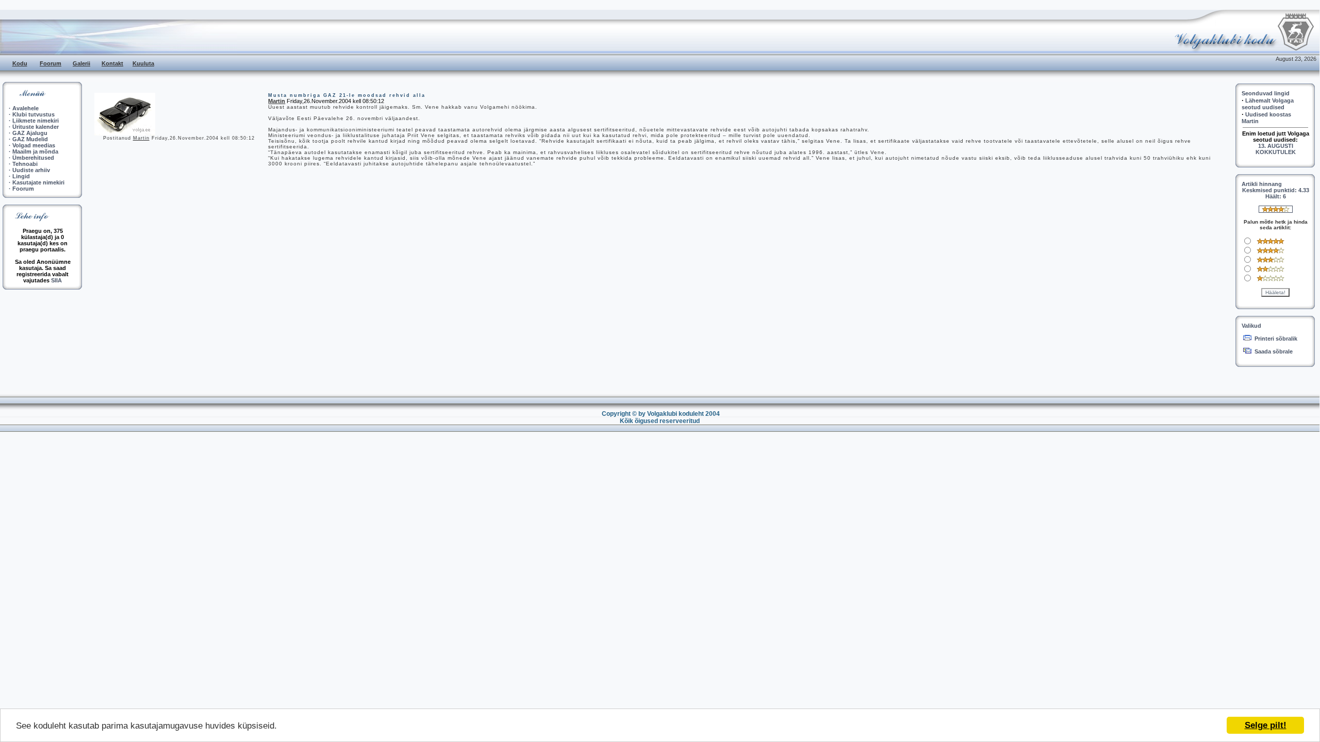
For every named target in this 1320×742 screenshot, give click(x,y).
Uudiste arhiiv (31, 170)
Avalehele (25, 108)
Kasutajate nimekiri (38, 182)
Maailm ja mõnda (35, 151)
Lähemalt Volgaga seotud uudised (1268, 103)
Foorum (50, 63)
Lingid (21, 176)
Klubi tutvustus (33, 114)
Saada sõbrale (1274, 351)
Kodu (19, 63)
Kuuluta (143, 63)
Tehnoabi (25, 164)
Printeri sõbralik (1276, 338)
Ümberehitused (33, 158)
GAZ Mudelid (30, 139)
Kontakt (112, 63)
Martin (141, 138)
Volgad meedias (33, 145)
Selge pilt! (1265, 725)
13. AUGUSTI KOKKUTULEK (1276, 149)
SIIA (56, 280)
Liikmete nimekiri (35, 120)
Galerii (81, 63)
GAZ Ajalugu (29, 133)
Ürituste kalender (35, 127)
